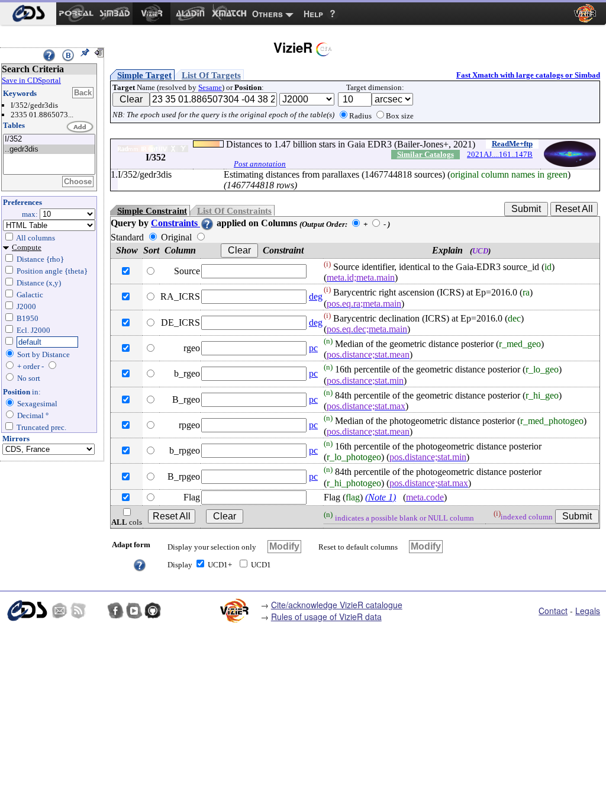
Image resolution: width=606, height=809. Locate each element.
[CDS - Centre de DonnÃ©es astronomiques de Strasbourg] (26, 610)
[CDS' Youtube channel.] (134, 610)
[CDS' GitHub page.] (152, 610)
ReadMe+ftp (512, 143)
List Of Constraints (234, 211)
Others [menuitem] (267, 14)
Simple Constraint (152, 211)
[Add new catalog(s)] (80, 127)
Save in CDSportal (31, 80)
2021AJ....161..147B (500, 154)
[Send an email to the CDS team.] (59, 610)
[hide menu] (99, 52)
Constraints (175, 223)
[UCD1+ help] (140, 564)
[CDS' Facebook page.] (115, 610)
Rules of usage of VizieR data (326, 616)
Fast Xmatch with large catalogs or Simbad (528, 74)
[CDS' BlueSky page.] (97, 610)
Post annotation (260, 163)
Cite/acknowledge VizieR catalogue (336, 605)
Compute (26, 247)
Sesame (210, 87)
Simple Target (144, 75)
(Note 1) (380, 497)
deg (316, 296)
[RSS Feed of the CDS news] (78, 610)
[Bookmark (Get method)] (68, 55)
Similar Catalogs (425, 154)
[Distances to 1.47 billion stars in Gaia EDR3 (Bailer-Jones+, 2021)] (49, 139)
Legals (587, 611)
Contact (553, 611)
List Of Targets (211, 75)
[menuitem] (28, 13)
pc (313, 348)
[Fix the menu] (84, 52)
